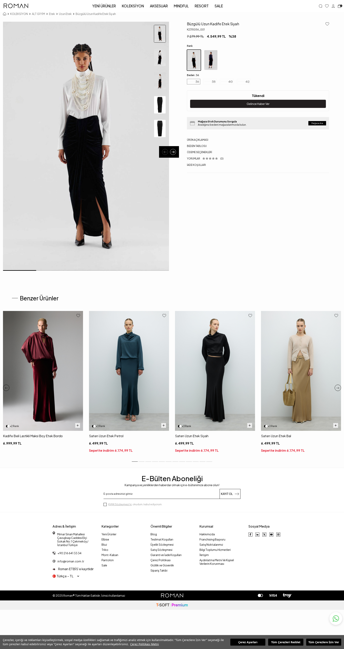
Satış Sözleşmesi (161, 549)
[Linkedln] (257, 535)
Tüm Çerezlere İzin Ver (323, 642)
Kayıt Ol (227, 494)
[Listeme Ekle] (325, 24)
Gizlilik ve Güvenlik (162, 565)
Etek (52, 14)
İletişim (204, 555)
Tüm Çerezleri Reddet (285, 642)
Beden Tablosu (197, 146)
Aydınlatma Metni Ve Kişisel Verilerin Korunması (216, 561)
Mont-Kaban (110, 555)
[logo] (16, 6)
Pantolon (108, 560)
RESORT (202, 6)
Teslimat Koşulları (161, 539)
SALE (219, 6)
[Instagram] (278, 535)
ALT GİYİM (38, 14)
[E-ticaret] (172, 605)
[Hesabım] (333, 6)
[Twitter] (264, 535)
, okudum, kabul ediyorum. (135, 504)
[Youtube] (271, 535)
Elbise (105, 539)
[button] (165, 152)
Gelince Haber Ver (258, 104)
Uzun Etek (65, 14)
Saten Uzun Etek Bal (276, 436)
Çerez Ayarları (247, 642)
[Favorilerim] (327, 6)
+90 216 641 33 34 (69, 553)
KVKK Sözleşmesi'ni (120, 504)
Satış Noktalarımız (211, 544)
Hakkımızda (207, 534)
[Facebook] (250, 535)
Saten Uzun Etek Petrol (106, 436)
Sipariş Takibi (158, 570)
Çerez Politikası (160, 560)
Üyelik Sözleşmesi (162, 544)
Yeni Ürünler (109, 534)
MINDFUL (181, 6)
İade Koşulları (196, 164)
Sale (104, 565)
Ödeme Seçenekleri (199, 152)
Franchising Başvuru (212, 539)
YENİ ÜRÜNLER (104, 6)
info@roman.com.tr (71, 561)
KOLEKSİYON (133, 6)
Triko (105, 549)
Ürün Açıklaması (197, 139)
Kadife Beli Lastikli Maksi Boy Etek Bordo (33, 436)
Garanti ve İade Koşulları (166, 555)
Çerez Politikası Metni (144, 644)
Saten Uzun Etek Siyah (191, 436)
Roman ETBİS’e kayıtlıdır (75, 569)
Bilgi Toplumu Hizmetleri (215, 549)
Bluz (104, 544)
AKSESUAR (159, 6)
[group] (86, 146)
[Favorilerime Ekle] (78, 316)
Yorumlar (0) (205, 158)
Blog (153, 534)
